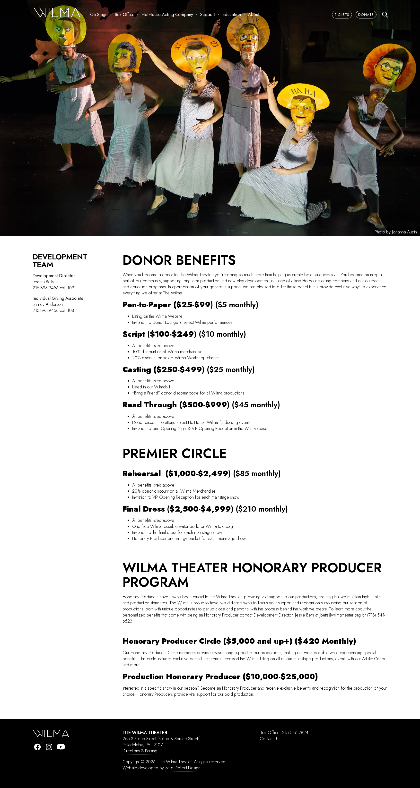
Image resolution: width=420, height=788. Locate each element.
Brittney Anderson (48, 304)
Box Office (124, 14)
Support (207, 14)
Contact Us (269, 739)
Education (231, 14)
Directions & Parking (139, 751)
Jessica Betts (43, 282)
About (253, 14)
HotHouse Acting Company (167, 14)
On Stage (99, 14)
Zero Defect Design (182, 768)
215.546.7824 (295, 732)
